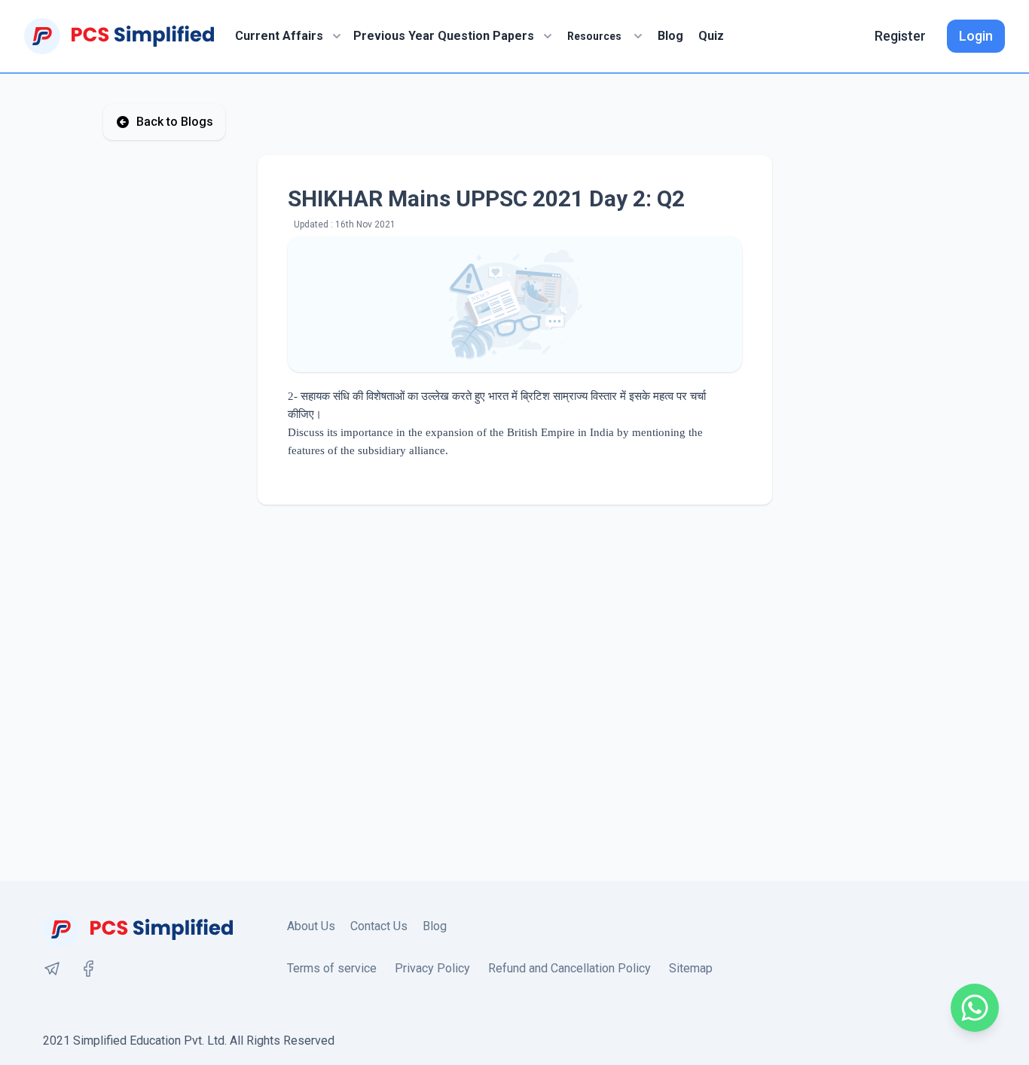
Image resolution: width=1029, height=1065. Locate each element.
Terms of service (332, 968)
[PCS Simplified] (119, 36)
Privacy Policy (432, 968)
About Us (311, 926)
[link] (52, 969)
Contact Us (379, 926)
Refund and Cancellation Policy (569, 968)
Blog (670, 36)
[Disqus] (514, 693)
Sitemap (691, 968)
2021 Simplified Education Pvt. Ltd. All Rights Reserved (188, 1040)
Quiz (711, 36)
